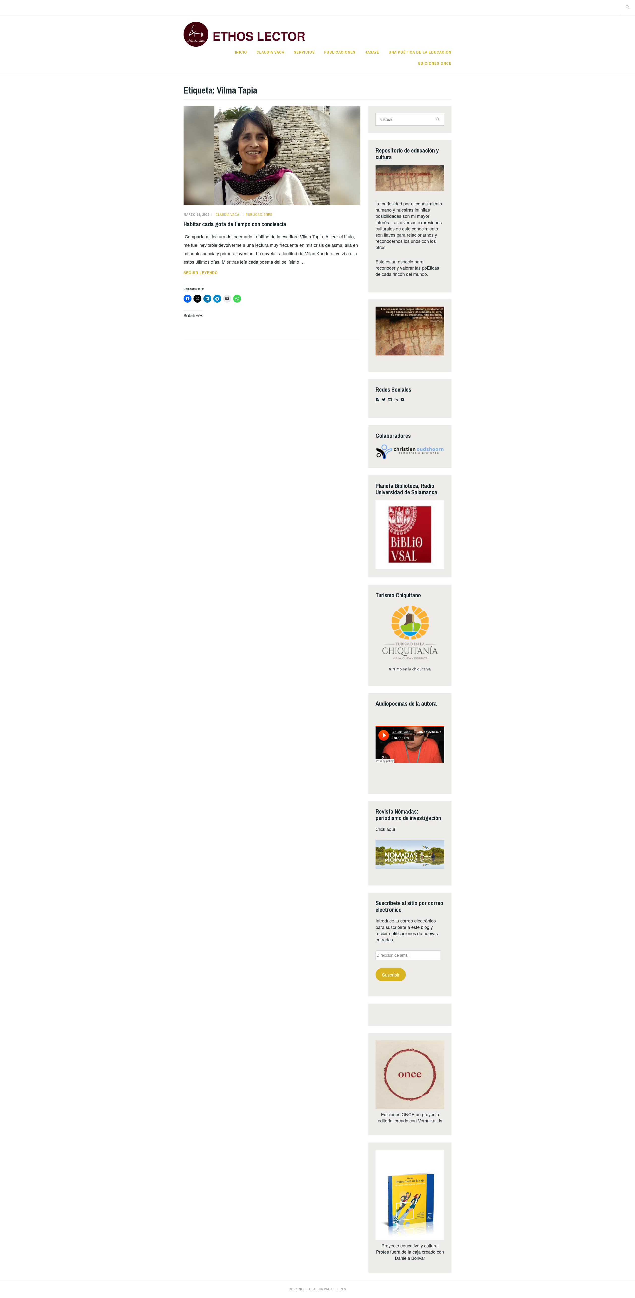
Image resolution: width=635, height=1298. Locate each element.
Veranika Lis (430, 1120)
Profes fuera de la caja (398, 1251)
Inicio (241, 52)
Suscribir (390, 974)
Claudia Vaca (270, 52)
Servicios (304, 52)
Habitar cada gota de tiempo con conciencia (235, 224)
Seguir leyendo (213, 273)
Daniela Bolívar (410, 1258)
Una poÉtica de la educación (420, 52)
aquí (390, 829)
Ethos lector (259, 35)
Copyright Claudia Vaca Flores (317, 1289)
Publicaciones (339, 52)
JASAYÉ (372, 52)
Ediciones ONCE (434, 63)
